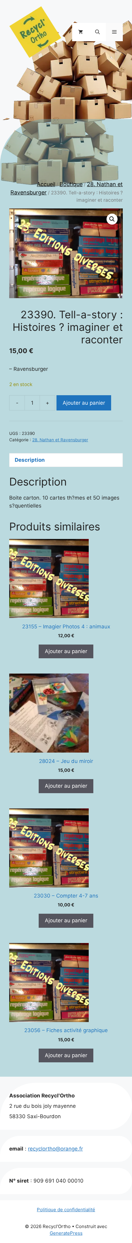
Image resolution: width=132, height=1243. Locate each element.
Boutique (71, 184)
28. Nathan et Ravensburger (60, 439)
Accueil (46, 184)
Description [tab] (30, 460)
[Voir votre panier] (80, 32)
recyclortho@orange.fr (55, 1149)
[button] (97, 32)
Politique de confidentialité (66, 1209)
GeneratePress (66, 1233)
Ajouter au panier (84, 403)
